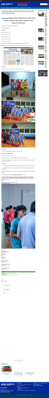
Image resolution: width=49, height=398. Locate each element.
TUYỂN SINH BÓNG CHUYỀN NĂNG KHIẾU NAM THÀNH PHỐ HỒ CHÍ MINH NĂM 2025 (18, 373)
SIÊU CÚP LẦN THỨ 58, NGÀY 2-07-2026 (46, 64)
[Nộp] (47, 4)
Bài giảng (16, 7)
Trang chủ (3, 7)
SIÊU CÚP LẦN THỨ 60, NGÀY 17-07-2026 (46, 40)
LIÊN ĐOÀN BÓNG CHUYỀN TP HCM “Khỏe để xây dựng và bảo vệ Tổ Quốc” (30, 373)
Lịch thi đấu (22, 7)
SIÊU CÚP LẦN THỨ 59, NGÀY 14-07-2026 (46, 49)
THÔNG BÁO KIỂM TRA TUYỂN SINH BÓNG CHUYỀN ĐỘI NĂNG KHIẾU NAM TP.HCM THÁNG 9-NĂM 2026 (46, 20)
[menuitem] (1, 1)
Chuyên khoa (23, 396)
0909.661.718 (39, 384)
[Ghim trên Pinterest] (20, 360)
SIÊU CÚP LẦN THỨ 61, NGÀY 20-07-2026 (46, 32)
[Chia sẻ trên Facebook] (15, 360)
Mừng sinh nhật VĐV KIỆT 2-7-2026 (46, 57)
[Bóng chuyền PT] (7, 4)
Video (26, 7)
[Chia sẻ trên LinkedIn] (22, 360)
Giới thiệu (7, 7)
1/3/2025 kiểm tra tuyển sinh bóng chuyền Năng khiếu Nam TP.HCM (6, 373)
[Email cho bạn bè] (18, 360)
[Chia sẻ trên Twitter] (16, 360)
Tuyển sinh (12, 7)
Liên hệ (29, 7)
